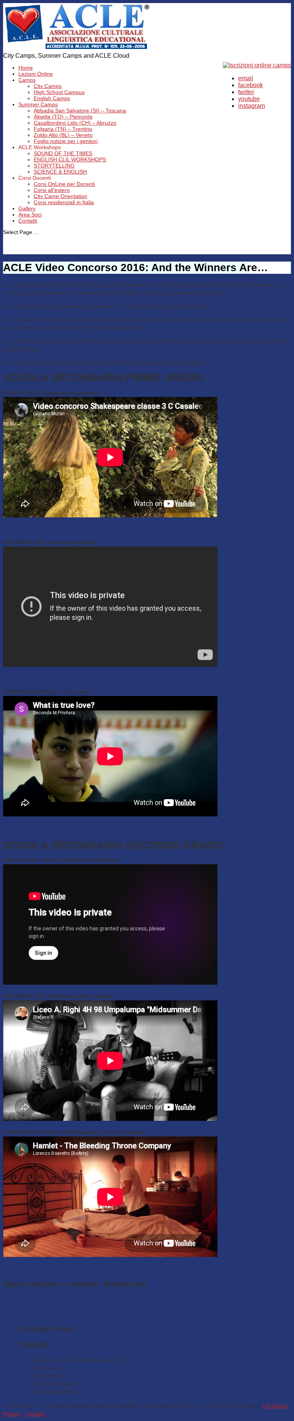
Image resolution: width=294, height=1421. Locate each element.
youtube (249, 99)
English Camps (52, 98)
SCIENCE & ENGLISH (60, 172)
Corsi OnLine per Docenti (64, 184)
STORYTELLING (54, 166)
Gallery (27, 208)
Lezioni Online (35, 74)
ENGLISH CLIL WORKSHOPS (70, 159)
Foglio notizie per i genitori (66, 141)
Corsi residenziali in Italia (64, 202)
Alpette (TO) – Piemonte (63, 117)
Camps (27, 80)
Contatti (27, 221)
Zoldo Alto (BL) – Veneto (63, 135)
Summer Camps (38, 104)
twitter (246, 92)
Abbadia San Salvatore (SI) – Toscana (80, 110)
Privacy (12, 1414)
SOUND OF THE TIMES (63, 153)
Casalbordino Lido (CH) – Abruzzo (75, 123)
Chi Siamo (275, 1406)
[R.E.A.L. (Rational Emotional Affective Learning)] (77, 49)
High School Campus (59, 92)
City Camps (48, 86)
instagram (251, 105)
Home (25, 68)
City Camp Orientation (60, 196)
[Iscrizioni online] (257, 65)
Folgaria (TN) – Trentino (63, 129)
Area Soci (30, 214)
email (245, 78)
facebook (250, 85)
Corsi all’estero (52, 190)
